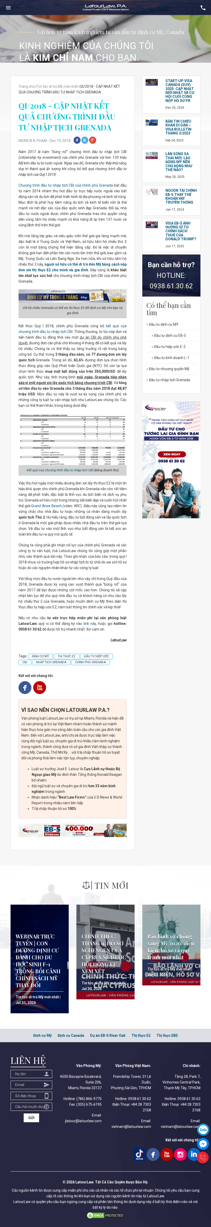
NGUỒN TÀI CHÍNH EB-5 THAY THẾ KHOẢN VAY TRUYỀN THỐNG (181, 196)
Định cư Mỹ (42, 1035)
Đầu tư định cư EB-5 (169, 335)
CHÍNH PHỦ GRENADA (90, 662)
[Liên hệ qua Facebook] (203, 1144)
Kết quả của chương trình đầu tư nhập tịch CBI (60, 470)
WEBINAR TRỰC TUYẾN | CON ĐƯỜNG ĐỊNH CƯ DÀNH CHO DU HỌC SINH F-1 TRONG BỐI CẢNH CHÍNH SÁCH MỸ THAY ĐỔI (38, 961)
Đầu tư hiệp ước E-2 (169, 347)
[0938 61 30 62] (203, 1158)
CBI (24, 662)
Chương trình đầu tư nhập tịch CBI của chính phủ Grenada (66, 185)
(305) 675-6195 (89, 1104)
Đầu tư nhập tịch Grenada (168, 380)
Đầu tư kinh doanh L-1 (170, 358)
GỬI (31, 1118)
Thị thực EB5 (167, 1035)
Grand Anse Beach (47, 506)
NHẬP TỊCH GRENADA (51, 662)
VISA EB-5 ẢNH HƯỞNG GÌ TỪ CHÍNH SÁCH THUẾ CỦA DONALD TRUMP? (180, 231)
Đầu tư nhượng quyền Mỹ (167, 369)
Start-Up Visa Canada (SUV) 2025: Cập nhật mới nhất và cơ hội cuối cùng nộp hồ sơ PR (179, 91)
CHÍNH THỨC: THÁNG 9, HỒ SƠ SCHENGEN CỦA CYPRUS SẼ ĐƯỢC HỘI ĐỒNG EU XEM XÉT (104, 954)
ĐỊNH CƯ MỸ (40, 656)
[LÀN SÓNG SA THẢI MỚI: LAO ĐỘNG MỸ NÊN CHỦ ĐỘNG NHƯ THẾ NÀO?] (152, 155)
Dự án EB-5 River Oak (108, 1035)
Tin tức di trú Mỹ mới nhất (37, 997)
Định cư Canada (71, 1035)
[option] (105, 39)
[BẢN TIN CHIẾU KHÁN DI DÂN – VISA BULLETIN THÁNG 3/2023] (152, 122)
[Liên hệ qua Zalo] (203, 1129)
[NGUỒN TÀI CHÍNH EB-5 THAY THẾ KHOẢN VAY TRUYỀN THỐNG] (152, 191)
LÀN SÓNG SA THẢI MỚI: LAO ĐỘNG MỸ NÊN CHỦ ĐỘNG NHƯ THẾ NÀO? (178, 162)
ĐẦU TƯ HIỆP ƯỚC (96, 656)
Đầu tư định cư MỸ (162, 324)
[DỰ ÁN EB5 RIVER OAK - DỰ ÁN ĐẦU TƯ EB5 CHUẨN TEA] (73, 830)
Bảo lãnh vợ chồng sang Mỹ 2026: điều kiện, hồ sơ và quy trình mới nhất (170, 947)
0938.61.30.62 (171, 286)
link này (90, 624)
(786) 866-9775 (89, 1099)
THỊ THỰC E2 (66, 656)
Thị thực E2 (141, 1035)
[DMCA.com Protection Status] (105, 1215)
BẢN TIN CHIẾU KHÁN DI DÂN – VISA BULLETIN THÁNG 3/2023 (178, 127)
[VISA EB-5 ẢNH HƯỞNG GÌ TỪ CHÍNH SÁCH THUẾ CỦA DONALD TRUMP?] (152, 224)
